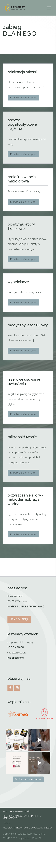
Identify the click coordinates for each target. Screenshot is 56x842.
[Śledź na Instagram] (17, 688)
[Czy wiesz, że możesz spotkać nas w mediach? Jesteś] (17, 740)
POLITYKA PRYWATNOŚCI (17, 811)
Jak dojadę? (19, 619)
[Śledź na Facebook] (10, 688)
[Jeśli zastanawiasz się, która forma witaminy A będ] (39, 763)
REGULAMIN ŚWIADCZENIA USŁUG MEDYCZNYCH (22, 817)
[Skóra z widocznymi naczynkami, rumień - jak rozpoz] (17, 763)
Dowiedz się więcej (23, 97)
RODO (7, 823)
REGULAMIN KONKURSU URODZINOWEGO (27, 828)
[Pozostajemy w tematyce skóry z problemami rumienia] (39, 740)
